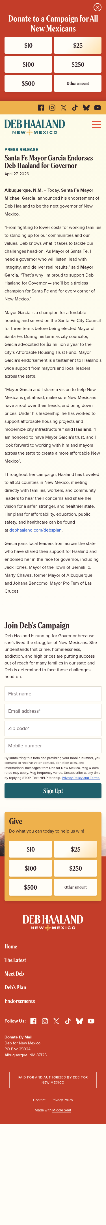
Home (11, 946)
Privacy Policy (62, 1100)
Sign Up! (53, 791)
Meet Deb (14, 973)
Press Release (21, 149)
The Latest (15, 960)
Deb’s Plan (15, 987)
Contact (39, 1100)
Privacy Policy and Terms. (81, 777)
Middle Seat (61, 1110)
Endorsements (20, 1001)
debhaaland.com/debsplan (35, 530)
